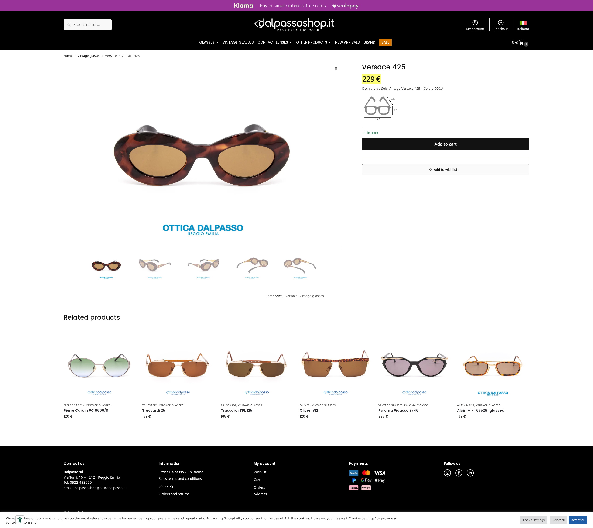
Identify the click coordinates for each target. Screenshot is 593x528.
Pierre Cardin (74, 405)
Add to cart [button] (99, 426)
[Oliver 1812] (335, 365)
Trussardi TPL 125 (236, 410)
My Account (475, 29)
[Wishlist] (128, 336)
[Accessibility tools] (19, 519)
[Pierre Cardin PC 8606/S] (99, 365)
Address (260, 493)
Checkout (501, 29)
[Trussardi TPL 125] (257, 365)
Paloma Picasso (416, 405)
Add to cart (446, 144)
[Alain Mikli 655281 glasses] (493, 365)
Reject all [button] (558, 520)
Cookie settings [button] (534, 520)
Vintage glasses (89, 56)
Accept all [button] (577, 520)
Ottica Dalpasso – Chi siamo (181, 472)
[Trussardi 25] (178, 365)
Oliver (305, 405)
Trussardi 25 (153, 410)
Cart (257, 479)
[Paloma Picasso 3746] (414, 365)
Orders (259, 487)
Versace (111, 56)
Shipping (166, 486)
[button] (521, 42)
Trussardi (149, 405)
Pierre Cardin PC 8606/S (86, 410)
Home (68, 56)
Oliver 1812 (309, 410)
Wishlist (260, 472)
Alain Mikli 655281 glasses (480, 410)
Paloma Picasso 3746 (398, 410)
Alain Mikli (465, 405)
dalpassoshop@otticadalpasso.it (100, 487)
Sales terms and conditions (180, 478)
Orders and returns (174, 493)
